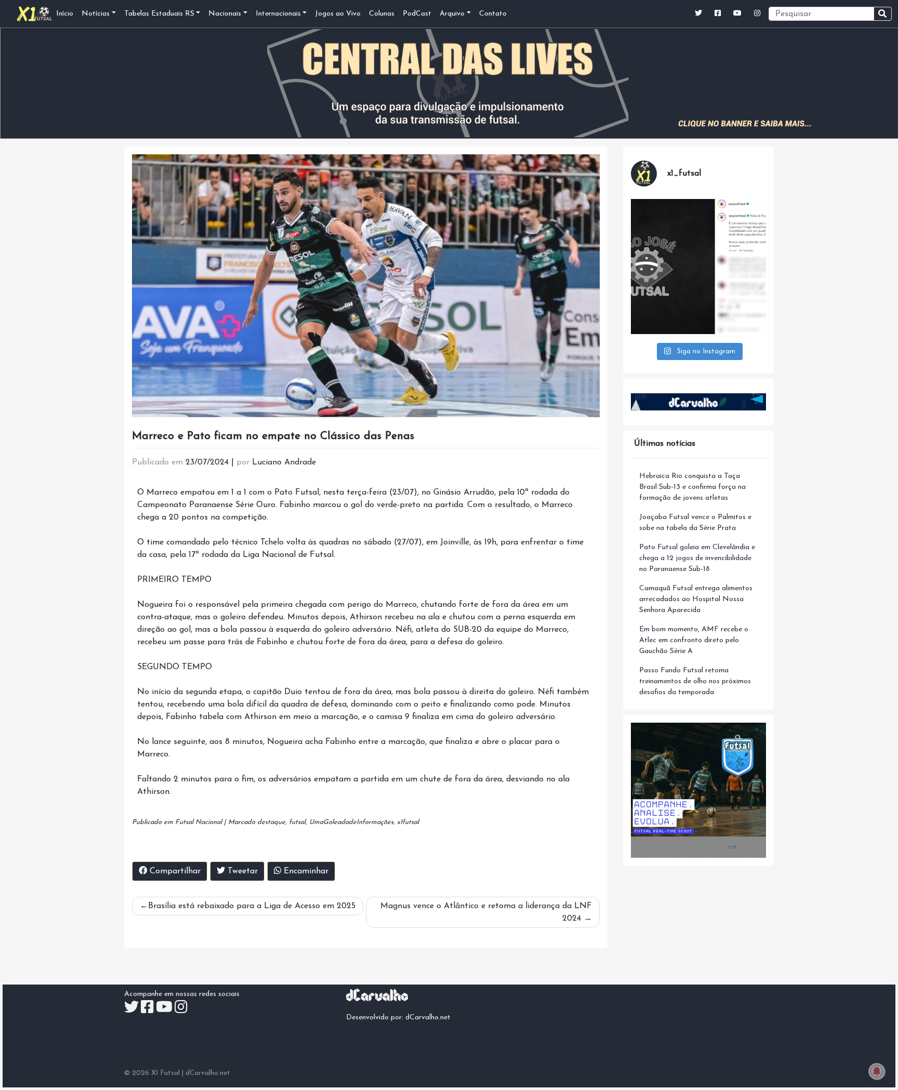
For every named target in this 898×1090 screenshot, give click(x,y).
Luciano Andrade (284, 462)
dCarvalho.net (428, 1017)
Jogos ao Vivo (338, 14)
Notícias (96, 14)
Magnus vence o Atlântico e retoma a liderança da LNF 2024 (486, 912)
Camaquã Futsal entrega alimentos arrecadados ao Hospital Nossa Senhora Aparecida (695, 599)
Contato (493, 14)
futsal (297, 822)
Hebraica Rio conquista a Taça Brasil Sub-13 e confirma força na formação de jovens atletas (692, 487)
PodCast (417, 14)
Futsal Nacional (198, 822)
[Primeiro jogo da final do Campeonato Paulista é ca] (698, 266)
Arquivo (452, 14)
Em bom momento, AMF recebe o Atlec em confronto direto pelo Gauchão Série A (693, 640)
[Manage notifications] (876, 1071)
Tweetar (241, 871)
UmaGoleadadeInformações (351, 822)
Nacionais (224, 14)
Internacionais (278, 14)
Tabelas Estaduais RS (159, 14)
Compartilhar (174, 871)
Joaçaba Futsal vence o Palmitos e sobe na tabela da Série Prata (695, 522)
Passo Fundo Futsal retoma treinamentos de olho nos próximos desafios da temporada (695, 681)
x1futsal (408, 822)
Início (64, 14)
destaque (271, 822)
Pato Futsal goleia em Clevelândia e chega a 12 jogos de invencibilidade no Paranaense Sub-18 (697, 558)
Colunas (381, 14)
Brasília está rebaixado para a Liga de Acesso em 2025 (251, 906)
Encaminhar (304, 871)
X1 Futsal (165, 1073)
